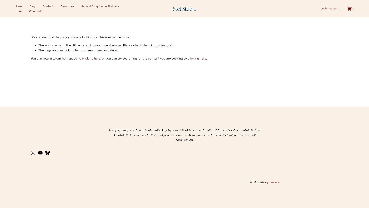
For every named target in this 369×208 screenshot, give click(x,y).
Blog (32, 6)
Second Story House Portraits (100, 6)
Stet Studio (184, 8)
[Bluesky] (47, 153)
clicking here (91, 58)
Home (18, 6)
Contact (48, 6)
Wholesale (35, 11)
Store (18, 11)
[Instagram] (33, 153)
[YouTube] (40, 153)
